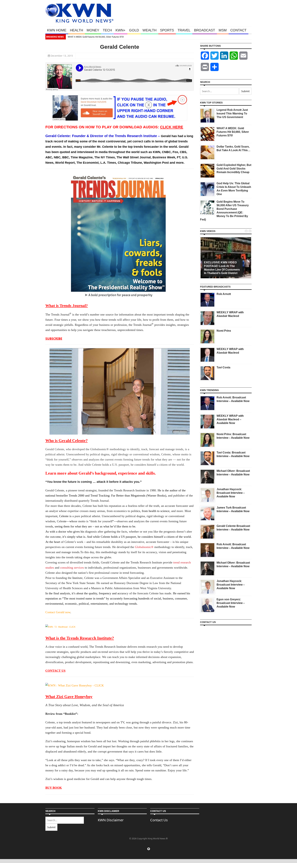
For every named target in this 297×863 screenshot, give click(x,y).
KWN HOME (56, 30)
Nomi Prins (224, 330)
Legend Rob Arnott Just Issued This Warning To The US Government (232, 113)
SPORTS (167, 30)
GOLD (134, 30)
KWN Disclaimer (111, 820)
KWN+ (120, 30)
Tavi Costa (223, 367)
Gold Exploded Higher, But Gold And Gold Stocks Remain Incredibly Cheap (234, 169)
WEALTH (149, 30)
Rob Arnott (224, 294)
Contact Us (159, 820)
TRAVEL (184, 30)
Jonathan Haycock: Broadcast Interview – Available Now (231, 493)
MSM (223, 30)
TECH (107, 30)
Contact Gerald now (57, 612)
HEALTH (76, 30)
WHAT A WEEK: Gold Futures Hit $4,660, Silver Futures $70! (96, 36)
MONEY (93, 30)
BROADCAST (204, 30)
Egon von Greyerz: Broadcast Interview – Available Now (231, 603)
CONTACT (238, 30)
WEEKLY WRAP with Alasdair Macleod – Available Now (230, 419)
